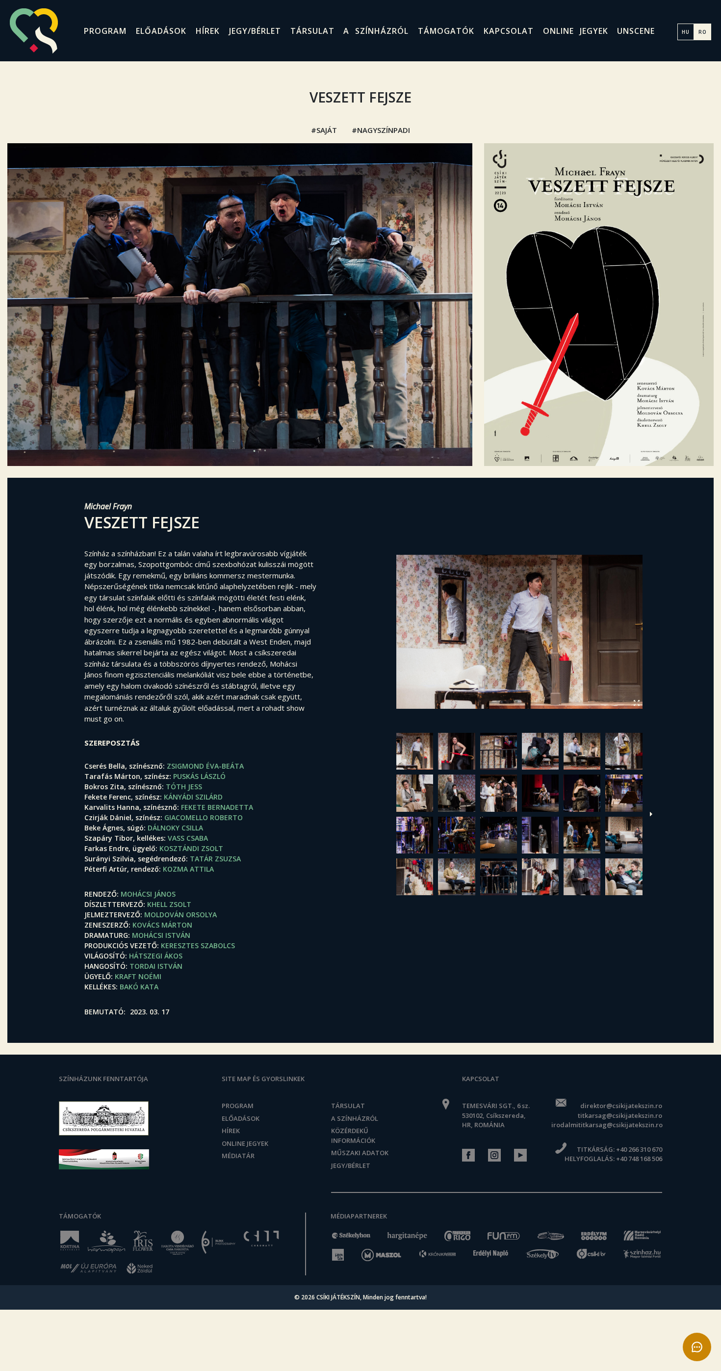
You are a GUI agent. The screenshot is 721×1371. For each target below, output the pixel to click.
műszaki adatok (359, 1152)
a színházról (376, 31)
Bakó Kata (139, 986)
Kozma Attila (188, 869)
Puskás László (199, 776)
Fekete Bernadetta (217, 807)
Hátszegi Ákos (155, 955)
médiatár (238, 1155)
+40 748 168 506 (639, 1158)
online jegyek (575, 31)
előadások (161, 31)
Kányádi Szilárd (193, 797)
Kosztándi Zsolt (191, 848)
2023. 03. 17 (149, 1011)
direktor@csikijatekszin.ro (621, 1105)
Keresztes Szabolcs (198, 945)
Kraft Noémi (138, 976)
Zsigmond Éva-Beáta (205, 766)
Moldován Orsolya (180, 914)
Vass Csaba (188, 838)
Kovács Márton (162, 925)
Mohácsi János (148, 894)
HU (686, 31)
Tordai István (155, 966)
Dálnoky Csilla (175, 827)
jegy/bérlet (255, 31)
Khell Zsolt (169, 904)
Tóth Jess (184, 786)
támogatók (446, 31)
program (105, 31)
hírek (208, 31)
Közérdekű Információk (353, 1135)
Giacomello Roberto (203, 817)
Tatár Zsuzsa (215, 858)
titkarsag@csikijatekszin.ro (620, 1115)
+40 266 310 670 (639, 1149)
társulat (312, 31)
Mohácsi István (161, 935)
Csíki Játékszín (338, 1297)
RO (702, 31)
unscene (636, 31)
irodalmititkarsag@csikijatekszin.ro (606, 1124)
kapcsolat (509, 31)
